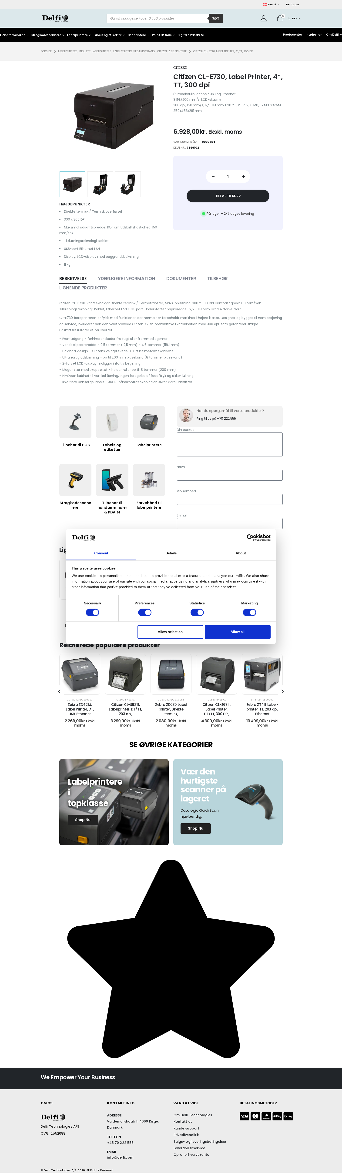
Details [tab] (171, 553)
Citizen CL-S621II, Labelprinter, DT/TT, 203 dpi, (79, 709)
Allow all (238, 632)
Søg (215, 18)
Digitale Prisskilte (191, 35)
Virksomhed (186, 491)
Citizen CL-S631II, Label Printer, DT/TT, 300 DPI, (171, 709)
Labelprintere (77, 35)
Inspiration (313, 35)
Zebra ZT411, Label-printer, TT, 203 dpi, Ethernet (217, 709)
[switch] (144, 612)
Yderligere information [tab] (126, 278)
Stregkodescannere (46, 35)
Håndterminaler (12, 35)
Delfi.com (292, 4)
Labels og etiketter (108, 35)
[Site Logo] (55, 18)
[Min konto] (263, 18)
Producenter (292, 35)
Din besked (185, 429)
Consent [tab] (101, 553)
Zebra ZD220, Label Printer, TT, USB (262, 707)
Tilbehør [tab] (217, 278)
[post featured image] (80, 674)
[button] (66, 115)
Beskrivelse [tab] (73, 278)
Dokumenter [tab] (181, 278)
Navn (181, 467)
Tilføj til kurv (228, 196)
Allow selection (170, 632)
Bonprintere (137, 35)
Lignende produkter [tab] (83, 288)
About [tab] (241, 553)
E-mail (182, 515)
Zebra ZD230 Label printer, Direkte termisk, (125, 709)
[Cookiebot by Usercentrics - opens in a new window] (250, 537)
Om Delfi (332, 35)
